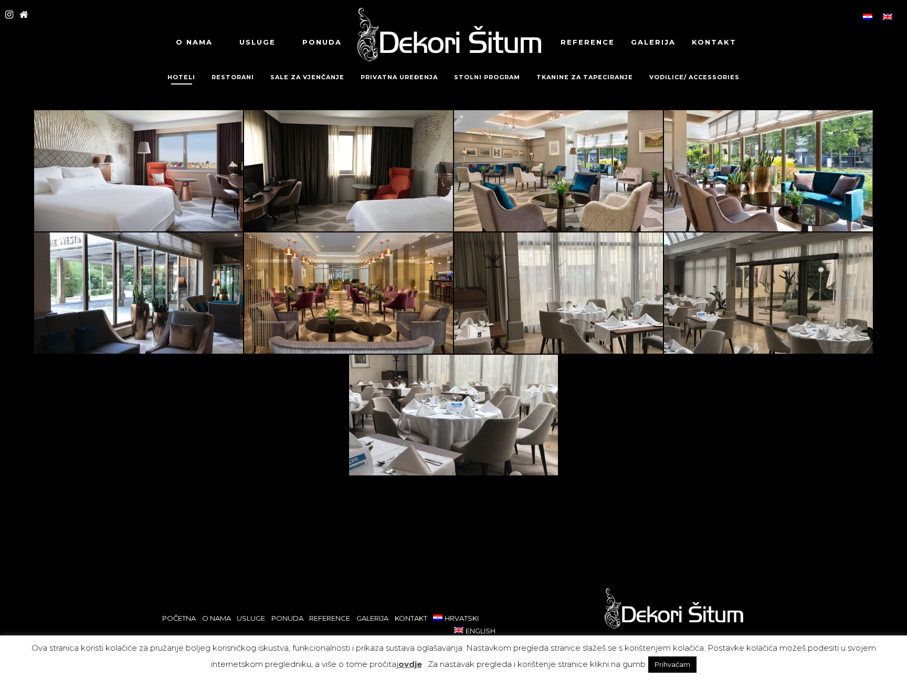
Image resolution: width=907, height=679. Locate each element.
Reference (588, 42)
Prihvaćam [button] (672, 664)
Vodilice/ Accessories (694, 77)
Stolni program (487, 77)
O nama (194, 42)
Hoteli (181, 77)
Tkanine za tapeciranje (584, 77)
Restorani (233, 77)
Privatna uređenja (399, 77)
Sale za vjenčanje (307, 77)
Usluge (257, 42)
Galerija (653, 42)
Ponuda (322, 42)
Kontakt (714, 42)
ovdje (410, 664)
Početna (179, 618)
